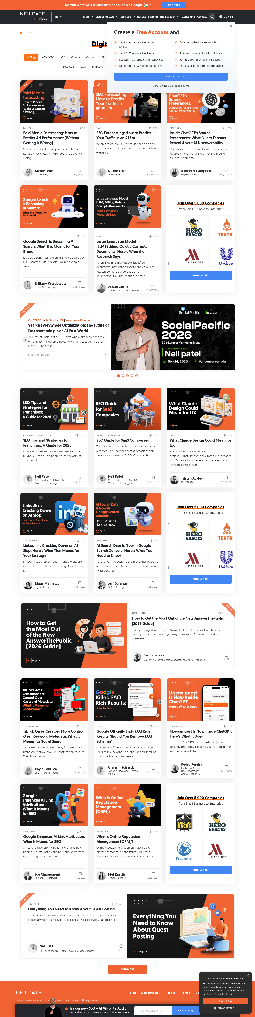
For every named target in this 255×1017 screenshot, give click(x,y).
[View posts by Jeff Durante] (101, 585)
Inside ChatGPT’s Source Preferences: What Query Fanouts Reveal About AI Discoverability (198, 137)
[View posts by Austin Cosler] (101, 288)
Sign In (228, 17)
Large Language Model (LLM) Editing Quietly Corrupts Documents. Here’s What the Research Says (121, 249)
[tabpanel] (127, 337)
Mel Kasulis (117, 874)
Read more (227, 994)
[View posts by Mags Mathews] (28, 585)
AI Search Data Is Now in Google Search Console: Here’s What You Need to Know (124, 550)
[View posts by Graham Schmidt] (101, 770)
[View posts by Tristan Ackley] (174, 480)
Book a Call (201, 275)
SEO (98, 127)
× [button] (247, 975)
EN (56, 16)
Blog (86, 17)
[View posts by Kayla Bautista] (28, 770)
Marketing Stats (104, 17)
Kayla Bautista (46, 769)
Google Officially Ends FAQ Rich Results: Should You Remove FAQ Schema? (124, 736)
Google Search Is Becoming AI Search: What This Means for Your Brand (51, 246)
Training (153, 17)
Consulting (188, 17)
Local (83, 66)
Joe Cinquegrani (47, 874)
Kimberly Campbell (196, 171)
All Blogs (31, 57)
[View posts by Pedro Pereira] (136, 657)
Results (141, 17)
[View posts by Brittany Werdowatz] (28, 285)
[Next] (229, 340)
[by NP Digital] (41, 19)
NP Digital (57, 479)
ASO (62, 57)
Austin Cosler (118, 287)
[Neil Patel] (34, 14)
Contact (202, 17)
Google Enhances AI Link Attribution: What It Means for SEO (54, 839)
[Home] (21, 32)
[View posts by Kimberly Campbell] (174, 172)
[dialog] (225, 993)
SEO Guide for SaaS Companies (122, 440)
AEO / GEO (48, 57)
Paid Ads (28, 127)
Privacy (19, 1000)
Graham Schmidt (121, 767)
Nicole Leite (44, 171)
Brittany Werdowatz (50, 283)
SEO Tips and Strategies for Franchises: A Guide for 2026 (47, 443)
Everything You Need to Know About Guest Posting (71, 909)
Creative (90, 57)
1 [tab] (118, 375)
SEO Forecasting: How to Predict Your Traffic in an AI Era (123, 135)
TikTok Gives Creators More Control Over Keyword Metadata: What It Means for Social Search (53, 736)
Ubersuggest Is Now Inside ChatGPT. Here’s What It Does (201, 734)
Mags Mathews (47, 583)
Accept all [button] (225, 1000)
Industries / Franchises (37, 435)
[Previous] (26, 340)
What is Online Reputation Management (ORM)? (118, 839)
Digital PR (102, 831)
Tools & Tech (167, 17)
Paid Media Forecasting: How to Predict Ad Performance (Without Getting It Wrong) (51, 137)
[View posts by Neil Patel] (28, 479)
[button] (225, 1008)
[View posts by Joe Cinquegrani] (28, 876)
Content (75, 57)
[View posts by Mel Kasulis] (101, 876)
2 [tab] (123, 375)
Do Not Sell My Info (34, 1000)
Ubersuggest (52, 483)
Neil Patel (42, 476)
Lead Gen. (68, 66)
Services (126, 17)
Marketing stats (151, 993)
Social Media (30, 540)
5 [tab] (136, 375)
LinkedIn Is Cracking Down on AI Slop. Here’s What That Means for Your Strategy (51, 550)
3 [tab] (127, 375)
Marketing (97, 66)
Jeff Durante (117, 583)
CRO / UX (106, 57)
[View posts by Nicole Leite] (28, 172)
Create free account (171, 76)
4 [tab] (132, 375)
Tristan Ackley (192, 478)
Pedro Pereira (153, 655)
